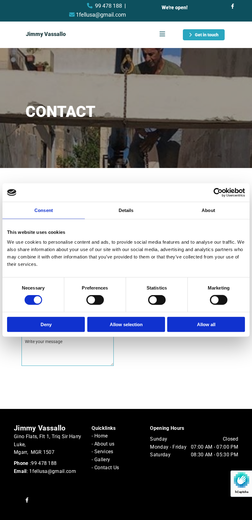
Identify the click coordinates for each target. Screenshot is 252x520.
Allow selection (126, 324)
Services (103, 451)
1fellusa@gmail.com (101, 14)
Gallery (102, 459)
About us (104, 444)
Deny (46, 324)
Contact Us (106, 467)
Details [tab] (126, 210)
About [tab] (208, 210)
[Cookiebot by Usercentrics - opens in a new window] (218, 192)
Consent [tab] (43, 210)
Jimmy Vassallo (46, 34)
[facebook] (232, 6)
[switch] (95, 300)
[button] (204, 34)
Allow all (206, 324)
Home (101, 436)
